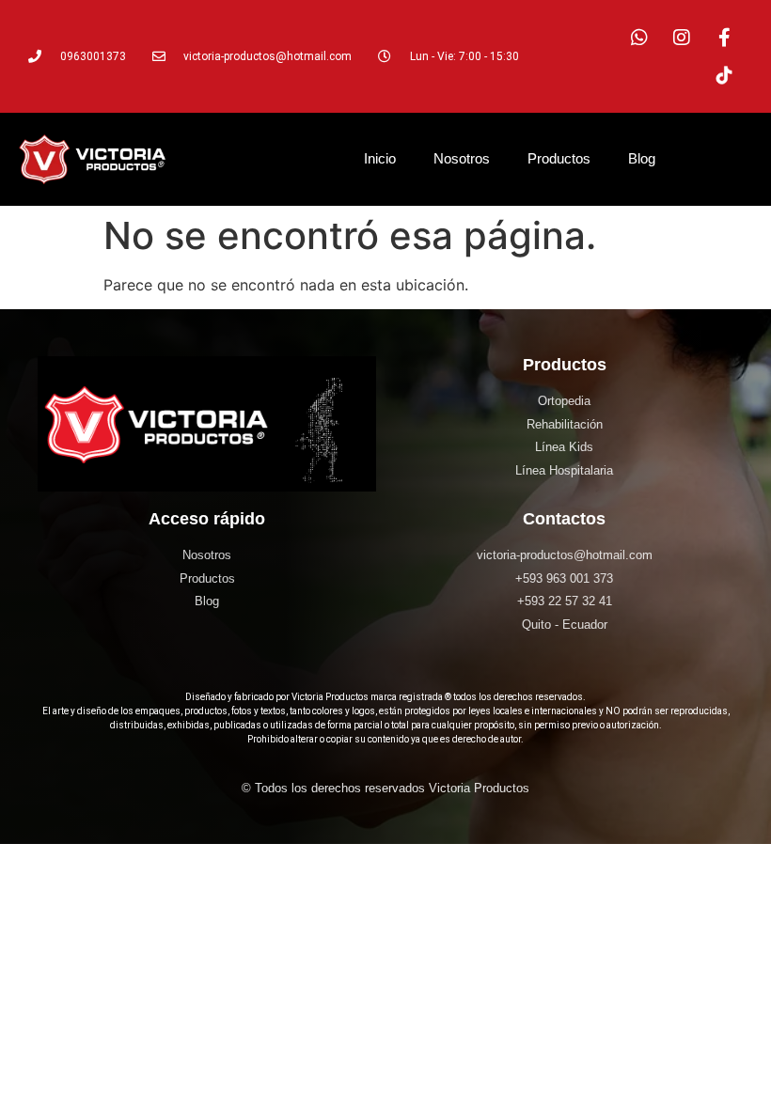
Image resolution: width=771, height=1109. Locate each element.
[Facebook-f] (724, 37)
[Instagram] (681, 37)
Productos (558, 158)
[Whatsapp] (639, 37)
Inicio (380, 158)
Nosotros (461, 158)
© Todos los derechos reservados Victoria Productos (385, 788)
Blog (641, 158)
